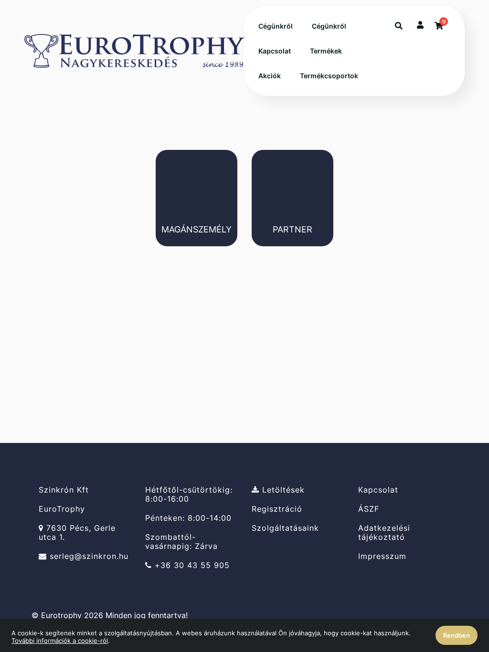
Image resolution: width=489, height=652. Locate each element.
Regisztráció (277, 509)
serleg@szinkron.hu (87, 556)
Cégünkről (275, 26)
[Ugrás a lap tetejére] (460, 594)
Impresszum (382, 556)
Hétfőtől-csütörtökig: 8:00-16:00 (189, 494)
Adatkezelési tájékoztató (384, 533)
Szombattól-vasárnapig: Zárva (181, 542)
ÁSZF (368, 509)
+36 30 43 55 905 (191, 565)
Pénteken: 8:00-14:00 (188, 518)
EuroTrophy (62, 509)
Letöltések (282, 489)
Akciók (269, 76)
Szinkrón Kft (64, 489)
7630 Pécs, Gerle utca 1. (77, 533)
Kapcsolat (274, 51)
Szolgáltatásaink (285, 528)
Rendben (456, 635)
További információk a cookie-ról (59, 640)
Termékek (326, 51)
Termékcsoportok (329, 76)
